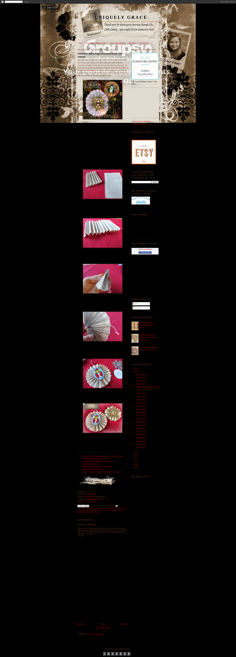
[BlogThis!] (81, 506)
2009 (136, 464)
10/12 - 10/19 (141, 406)
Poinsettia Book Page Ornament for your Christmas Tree (102, 456)
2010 (136, 461)
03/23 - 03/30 (141, 441)
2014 (136, 372)
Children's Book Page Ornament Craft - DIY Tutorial (100, 55)
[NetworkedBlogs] (145, 249)
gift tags (102, 510)
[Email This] (78, 506)
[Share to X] (83, 506)
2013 (136, 452)
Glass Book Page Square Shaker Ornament (98, 461)
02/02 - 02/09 (141, 444)
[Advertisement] (95, 606)
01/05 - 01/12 (141, 448)
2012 (136, 455)
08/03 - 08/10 (141, 412)
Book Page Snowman (90, 464)
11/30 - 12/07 (141, 384)
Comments (138, 308)
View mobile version (103, 628)
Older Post (124, 624)
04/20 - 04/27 (141, 435)
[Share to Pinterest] (88, 506)
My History (133, 43)
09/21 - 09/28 (141, 409)
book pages (120, 508)
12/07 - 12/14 (141, 381)
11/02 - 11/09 (141, 403)
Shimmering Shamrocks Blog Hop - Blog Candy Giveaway (147, 337)
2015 (136, 369)
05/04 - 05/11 (141, 428)
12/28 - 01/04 (141, 375)
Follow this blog (145, 252)
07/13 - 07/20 (141, 416)
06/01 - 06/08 (141, 422)
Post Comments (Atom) (95, 634)
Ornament (81, 512)
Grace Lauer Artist (89, 496)
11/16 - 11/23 (141, 396)
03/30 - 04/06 (141, 438)
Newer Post (81, 624)
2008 (136, 468)
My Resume (144, 43)
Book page (110, 508)
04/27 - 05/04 (141, 432)
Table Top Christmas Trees (92, 469)
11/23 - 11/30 (141, 393)
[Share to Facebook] (85, 506)
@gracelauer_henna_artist (95, 499)
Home (81, 43)
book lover (100, 508)
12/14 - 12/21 (141, 378)
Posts (136, 304)
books (80, 510)
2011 (136, 458)
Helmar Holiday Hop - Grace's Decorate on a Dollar (147, 325)
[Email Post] (116, 506)
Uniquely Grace (121, 17)
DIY (95, 510)
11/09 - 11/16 (141, 400)
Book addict (89, 508)
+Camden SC (92, 70)
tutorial (90, 512)
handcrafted (117, 510)
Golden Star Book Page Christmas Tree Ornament (101, 472)
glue (109, 510)
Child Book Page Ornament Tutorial (95, 459)
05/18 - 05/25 (141, 425)
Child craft (88, 510)
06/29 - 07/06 (141, 419)
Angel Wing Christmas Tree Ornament (97, 467)
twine (97, 512)
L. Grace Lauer (90, 502)
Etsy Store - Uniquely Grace (96, 43)
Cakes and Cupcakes (117, 43)
